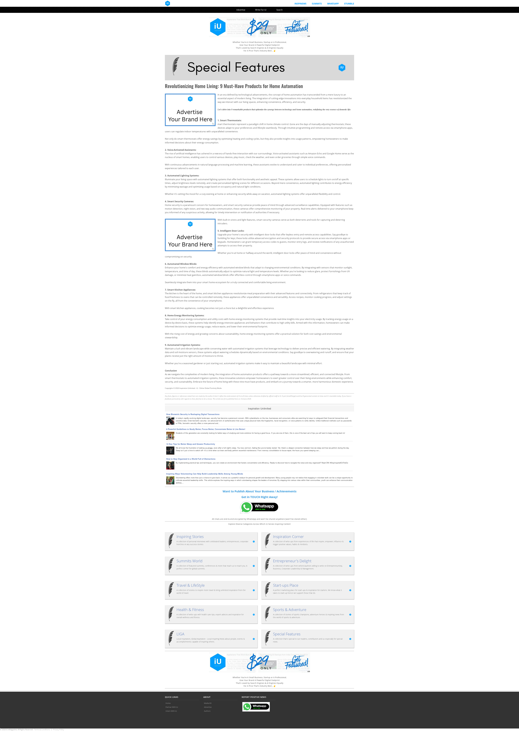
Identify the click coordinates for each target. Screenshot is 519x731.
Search (279, 9)
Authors (207, 711)
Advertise (240, 9)
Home (168, 703)
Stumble (349, 3)
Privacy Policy (58, 729)
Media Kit (208, 703)
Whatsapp (333, 3)
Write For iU (260, 9)
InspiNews (300, 3)
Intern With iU (171, 711)
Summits (317, 3)
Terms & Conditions (42, 729)
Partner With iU (172, 707)
